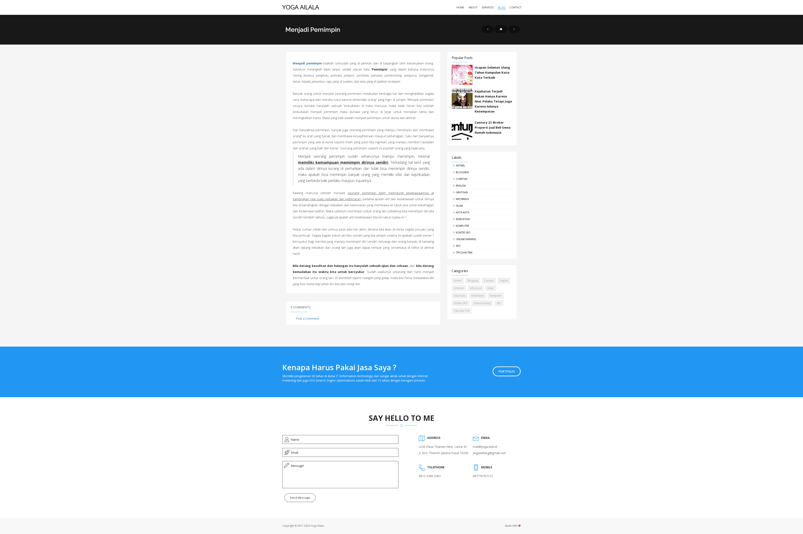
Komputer (462, 226)
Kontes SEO (463, 232)
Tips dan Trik (464, 252)
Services (488, 7)
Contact (516, 7)
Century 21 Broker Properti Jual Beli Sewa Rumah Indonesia (492, 127)
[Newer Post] (488, 29)
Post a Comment (307, 318)
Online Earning (466, 239)
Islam (459, 205)
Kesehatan (463, 219)
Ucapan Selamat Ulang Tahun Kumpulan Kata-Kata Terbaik (492, 72)
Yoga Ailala (300, 7)
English (461, 185)
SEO (458, 246)
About (473, 7)
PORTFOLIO (507, 371)
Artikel (460, 165)
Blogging (462, 172)
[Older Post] (514, 29)
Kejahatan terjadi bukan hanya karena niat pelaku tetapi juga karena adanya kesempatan (493, 101)
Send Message (300, 497)
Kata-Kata (462, 212)
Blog (501, 7)
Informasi (462, 199)
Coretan (461, 179)
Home (460, 7)
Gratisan (462, 192)
